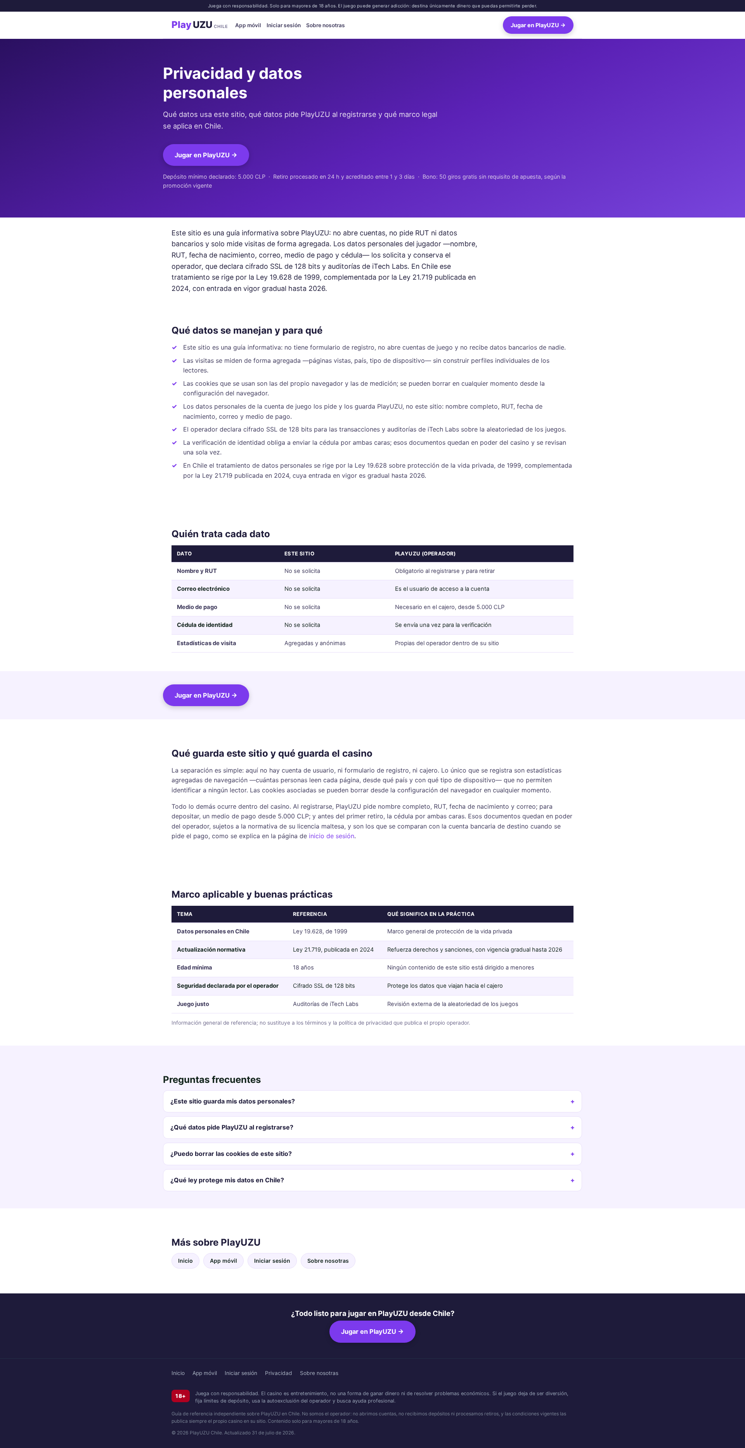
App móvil (248, 25)
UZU (200, 25)
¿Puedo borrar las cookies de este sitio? (231, 1153)
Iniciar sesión (284, 25)
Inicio (185, 1260)
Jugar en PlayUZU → (538, 25)
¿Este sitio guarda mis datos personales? (232, 1101)
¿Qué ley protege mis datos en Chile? (227, 1180)
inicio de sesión (331, 836)
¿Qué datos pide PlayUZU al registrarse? (231, 1127)
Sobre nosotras (325, 25)
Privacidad (278, 1373)
